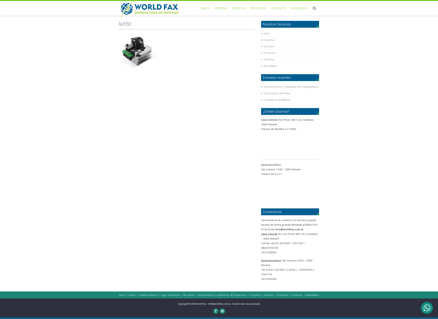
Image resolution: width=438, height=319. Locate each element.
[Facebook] (215, 311)
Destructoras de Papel (277, 93)
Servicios (238, 8)
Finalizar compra (148, 295)
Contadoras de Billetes (277, 99)
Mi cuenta (189, 295)
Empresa (221, 8)
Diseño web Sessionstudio (246, 303)
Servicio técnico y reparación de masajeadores (291, 86)
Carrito (131, 295)
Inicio (205, 8)
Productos (258, 8)
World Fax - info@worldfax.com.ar (213, 303)
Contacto (278, 8)
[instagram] (222, 311)
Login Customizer (170, 295)
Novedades (299, 8)
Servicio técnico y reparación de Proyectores (222, 295)
